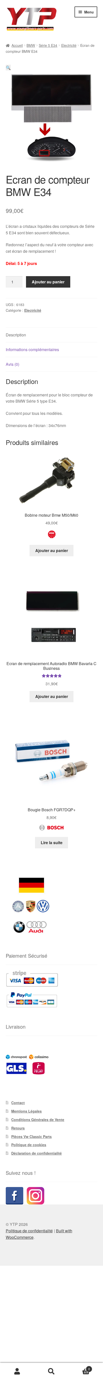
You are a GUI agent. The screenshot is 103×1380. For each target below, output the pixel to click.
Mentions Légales (26, 1111)
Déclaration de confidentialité (36, 1153)
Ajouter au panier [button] (51, 550)
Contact (18, 1102)
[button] (8, 67)
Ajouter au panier (48, 282)
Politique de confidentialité (29, 1231)
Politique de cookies (28, 1144)
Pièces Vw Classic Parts (31, 1136)
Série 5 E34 (48, 45)
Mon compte (17, 1371)
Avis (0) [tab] (12, 364)
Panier (79, 1367)
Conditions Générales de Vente (37, 1119)
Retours (18, 1128)
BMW (30, 45)
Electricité (68, 45)
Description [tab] (16, 335)
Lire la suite (51, 842)
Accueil (17, 45)
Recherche (51, 1371)
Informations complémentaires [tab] (32, 349)
